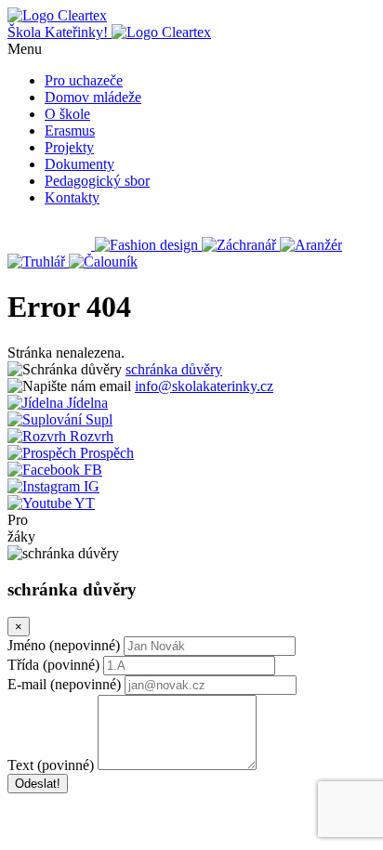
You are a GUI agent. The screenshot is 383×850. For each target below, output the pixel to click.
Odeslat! (37, 784)
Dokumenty (79, 164)
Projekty (69, 147)
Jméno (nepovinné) (63, 645)
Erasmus (70, 130)
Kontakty (72, 197)
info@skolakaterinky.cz (204, 386)
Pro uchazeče (84, 80)
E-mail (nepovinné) (64, 684)
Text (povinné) (50, 765)
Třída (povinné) (53, 665)
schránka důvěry (173, 369)
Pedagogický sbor (97, 181)
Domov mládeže (93, 97)
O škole (67, 114)
